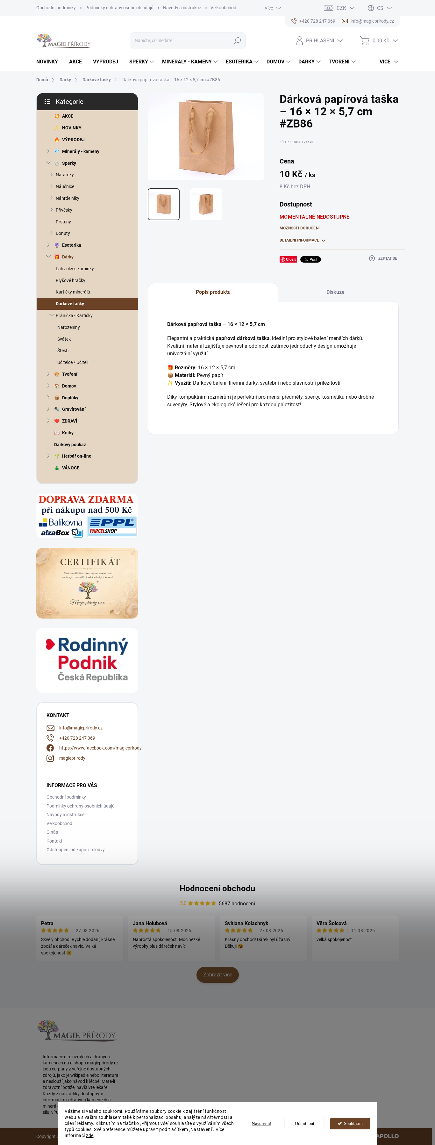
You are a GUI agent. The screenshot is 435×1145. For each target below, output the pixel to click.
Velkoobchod (223, 7)
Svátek (64, 339)
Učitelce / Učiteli (72, 362)
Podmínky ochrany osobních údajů (119, 7)
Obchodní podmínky (56, 7)
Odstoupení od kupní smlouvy (75, 849)
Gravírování (74, 409)
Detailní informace (299, 240)
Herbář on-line (76, 456)
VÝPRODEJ (73, 139)
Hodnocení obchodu (217, 888)
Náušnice (65, 186)
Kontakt (54, 841)
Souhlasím (353, 1123)
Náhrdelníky (67, 198)
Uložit (291, 259)
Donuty (63, 233)
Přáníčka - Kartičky (74, 315)
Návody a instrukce (182, 7)
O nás (52, 832)
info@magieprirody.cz (81, 727)
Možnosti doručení (300, 228)
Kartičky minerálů (73, 291)
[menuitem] (49, 61)
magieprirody (72, 758)
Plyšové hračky (70, 280)
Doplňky (70, 397)
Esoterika (71, 245)
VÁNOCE (70, 467)
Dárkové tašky (70, 303)
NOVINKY (72, 127)
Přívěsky (64, 210)
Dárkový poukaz (70, 444)
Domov (69, 385)
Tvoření (69, 374)
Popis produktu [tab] (213, 292)
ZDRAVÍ (69, 421)
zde (90, 1135)
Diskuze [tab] (335, 292)
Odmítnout (304, 1123)
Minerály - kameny (80, 151)
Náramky (65, 174)
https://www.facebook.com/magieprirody (100, 747)
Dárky (68, 256)
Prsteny (63, 221)
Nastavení (261, 1123)
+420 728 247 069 (77, 738)
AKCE (67, 116)
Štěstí (62, 350)
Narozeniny (68, 327)
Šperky (69, 163)
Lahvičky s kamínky (75, 268)
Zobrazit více (217, 975)
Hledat (237, 40)
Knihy (68, 432)
